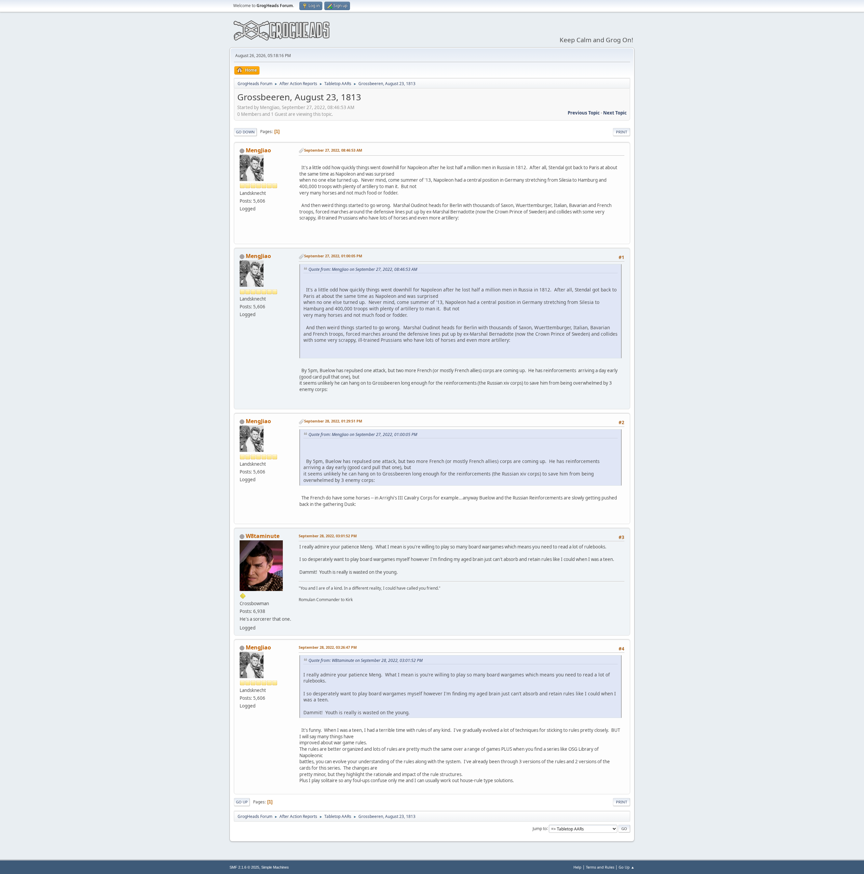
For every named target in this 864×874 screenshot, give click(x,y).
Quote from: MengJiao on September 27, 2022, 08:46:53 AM (362, 269)
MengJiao (258, 150)
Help (577, 867)
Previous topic (584, 113)
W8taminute (262, 536)
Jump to (540, 828)
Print (621, 131)
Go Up (242, 801)
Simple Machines (275, 867)
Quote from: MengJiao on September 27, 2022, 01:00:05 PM (362, 434)
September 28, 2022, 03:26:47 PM (328, 647)
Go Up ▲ (626, 867)
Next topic (615, 113)
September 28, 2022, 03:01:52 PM (328, 535)
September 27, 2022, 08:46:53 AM (333, 150)
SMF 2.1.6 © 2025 (244, 867)
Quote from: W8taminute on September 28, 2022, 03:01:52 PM (365, 660)
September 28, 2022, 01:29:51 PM (333, 420)
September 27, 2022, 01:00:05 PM (333, 255)
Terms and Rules (600, 867)
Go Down (245, 131)
